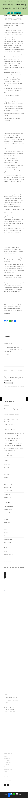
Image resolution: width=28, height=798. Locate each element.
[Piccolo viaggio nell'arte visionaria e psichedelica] (27, 399)
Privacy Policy (7, 780)
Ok (8, 13)
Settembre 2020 (8, 491)
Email (12, 370)
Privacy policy (18, 13)
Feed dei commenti (8, 557)
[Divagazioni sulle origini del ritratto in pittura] (1, 399)
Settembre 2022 (8, 471)
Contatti (6, 776)
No (12, 13)
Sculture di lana (8, 539)
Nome (6, 370)
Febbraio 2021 (7, 477)
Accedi (5, 551)
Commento (7, 354)
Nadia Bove (7, 522)
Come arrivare (9, 712)
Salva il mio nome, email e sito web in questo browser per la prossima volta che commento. (13, 379)
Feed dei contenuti (8, 554)
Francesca (8, 762)
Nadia (7, 764)
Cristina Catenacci (8, 506)
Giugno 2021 (7, 474)
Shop (5, 766)
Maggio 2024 (7, 464)
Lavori (5, 771)
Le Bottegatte (7, 516)
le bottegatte (7, 758)
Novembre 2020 (8, 484)
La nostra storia (8, 769)
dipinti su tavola (8, 509)
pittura (5, 526)
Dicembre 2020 (7, 481)
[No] (26, 7)
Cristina (8, 760)
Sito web (20, 370)
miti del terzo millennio (9, 424)
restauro (6, 529)
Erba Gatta (6, 405)
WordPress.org (7, 561)
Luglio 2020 (7, 494)
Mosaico (6, 519)
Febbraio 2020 (7, 497)
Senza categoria (8, 542)
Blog (5, 774)
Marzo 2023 (7, 467)
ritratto (6, 532)
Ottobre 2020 (7, 487)
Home (5, 756)
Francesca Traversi (8, 512)
